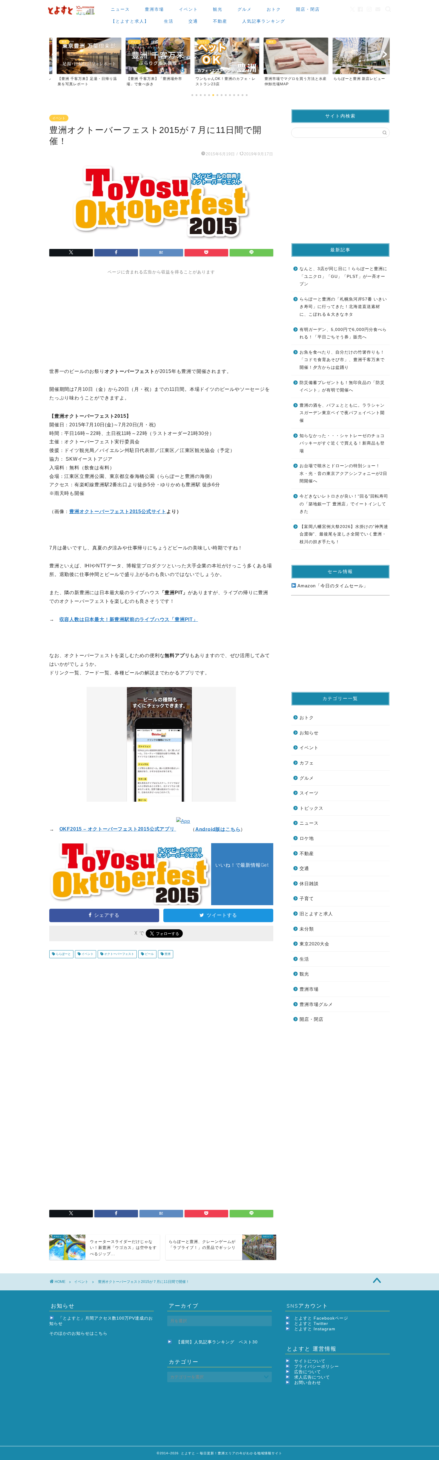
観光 (217, 9)
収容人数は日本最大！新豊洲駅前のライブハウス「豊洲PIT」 (128, 619)
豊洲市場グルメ (316, 1004)
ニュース (120, 9)
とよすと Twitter (311, 1323)
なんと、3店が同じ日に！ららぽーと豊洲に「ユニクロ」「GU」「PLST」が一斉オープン (343, 276)
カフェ (307, 762)
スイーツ (309, 792)
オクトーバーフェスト (118, 954)
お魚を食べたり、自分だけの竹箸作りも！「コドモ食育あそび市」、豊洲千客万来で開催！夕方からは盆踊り (342, 360)
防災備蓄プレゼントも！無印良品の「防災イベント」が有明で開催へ (342, 386)
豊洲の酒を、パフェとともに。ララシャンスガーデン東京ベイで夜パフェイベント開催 (342, 413)
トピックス (311, 808)
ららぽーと (63, 954)
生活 (169, 21)
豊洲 (167, 954)
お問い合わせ (307, 1382)
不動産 (220, 21)
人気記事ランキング (263, 21)
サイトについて (310, 1361)
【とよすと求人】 (130, 21)
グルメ (244, 9)
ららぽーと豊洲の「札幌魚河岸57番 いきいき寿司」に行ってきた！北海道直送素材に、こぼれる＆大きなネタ (343, 307)
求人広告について (312, 1377)
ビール (149, 954)
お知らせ (309, 732)
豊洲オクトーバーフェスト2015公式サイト (117, 511)
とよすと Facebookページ (321, 1318)
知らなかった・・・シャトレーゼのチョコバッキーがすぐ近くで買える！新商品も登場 (342, 443)
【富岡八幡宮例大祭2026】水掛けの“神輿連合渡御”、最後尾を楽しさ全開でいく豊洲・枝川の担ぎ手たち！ (344, 534)
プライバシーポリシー (316, 1366)
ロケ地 (307, 838)
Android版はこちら (218, 829)
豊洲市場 (154, 9)
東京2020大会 (314, 943)
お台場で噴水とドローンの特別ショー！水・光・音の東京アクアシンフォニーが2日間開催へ (343, 473)
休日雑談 (309, 883)
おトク (274, 9)
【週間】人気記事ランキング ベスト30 (217, 1342)
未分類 (307, 928)
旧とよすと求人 (316, 913)
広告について (307, 1372)
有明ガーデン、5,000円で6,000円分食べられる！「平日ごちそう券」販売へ (343, 333)
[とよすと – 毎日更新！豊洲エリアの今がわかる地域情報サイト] (72, 15)
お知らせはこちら (90, 1333)
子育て (307, 898)
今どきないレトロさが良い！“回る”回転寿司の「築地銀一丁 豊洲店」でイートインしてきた (344, 504)
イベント (188, 9)
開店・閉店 (308, 9)
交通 (193, 21)
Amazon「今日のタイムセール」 (332, 585)
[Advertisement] (161, 316)
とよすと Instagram (314, 1329)
